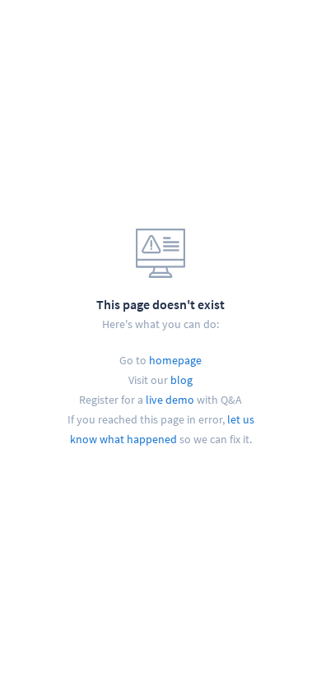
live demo (170, 399)
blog (181, 379)
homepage (175, 360)
